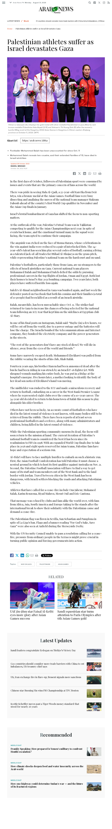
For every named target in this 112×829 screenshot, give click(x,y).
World (26, 21)
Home (10, 28)
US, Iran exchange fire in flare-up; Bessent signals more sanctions (46, 677)
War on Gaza (26, 564)
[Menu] (3, 2)
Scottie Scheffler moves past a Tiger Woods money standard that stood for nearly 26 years (45, 705)
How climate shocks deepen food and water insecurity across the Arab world (47, 768)
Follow (47, 555)
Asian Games (63, 564)
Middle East (16, 745)
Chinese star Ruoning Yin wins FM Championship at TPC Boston (45, 690)
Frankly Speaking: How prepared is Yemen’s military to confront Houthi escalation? (46, 750)
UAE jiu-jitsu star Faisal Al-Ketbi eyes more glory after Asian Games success (31, 614)
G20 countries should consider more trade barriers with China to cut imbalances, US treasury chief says (65, 21)
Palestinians (45, 564)
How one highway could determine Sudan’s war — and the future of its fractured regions (47, 785)
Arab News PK (18, 3)
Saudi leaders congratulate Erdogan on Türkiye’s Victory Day (43, 650)
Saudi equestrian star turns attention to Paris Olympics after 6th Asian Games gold (79, 614)
